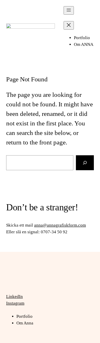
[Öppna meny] (69, 10)
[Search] (85, 162)
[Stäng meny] (69, 25)
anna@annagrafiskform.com (60, 225)
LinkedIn (14, 296)
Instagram (15, 303)
